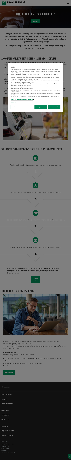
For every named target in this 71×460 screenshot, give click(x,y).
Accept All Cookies (54, 107)
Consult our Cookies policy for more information (22, 99)
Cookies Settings (17, 107)
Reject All (40, 107)
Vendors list (13, 102)
